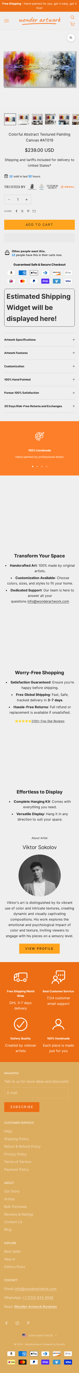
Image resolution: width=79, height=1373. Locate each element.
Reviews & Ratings (18, 1214)
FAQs (8, 1131)
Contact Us (13, 1222)
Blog (7, 1229)
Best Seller (12, 1251)
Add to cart (40, 225)
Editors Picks (14, 1267)
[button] (39, 237)
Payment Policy (16, 1169)
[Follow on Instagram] (17, 1323)
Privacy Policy (15, 1154)
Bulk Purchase (15, 1206)
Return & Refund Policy (22, 1146)
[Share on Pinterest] (28, 211)
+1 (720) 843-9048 (38, 1297)
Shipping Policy (16, 1139)
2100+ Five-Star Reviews (48, 721)
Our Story (12, 1191)
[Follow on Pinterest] (28, 1323)
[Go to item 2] (23, 119)
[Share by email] (34, 211)
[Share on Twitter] (22, 211)
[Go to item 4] (50, 119)
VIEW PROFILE (39, 949)
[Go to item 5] (64, 119)
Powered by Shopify (54, 1344)
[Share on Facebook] (16, 211)
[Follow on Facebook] (6, 1323)
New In (9, 1259)
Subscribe (21, 1107)
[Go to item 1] (10, 119)
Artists (9, 1199)
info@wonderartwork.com (48, 601)
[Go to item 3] (37, 119)
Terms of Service (17, 1162)
